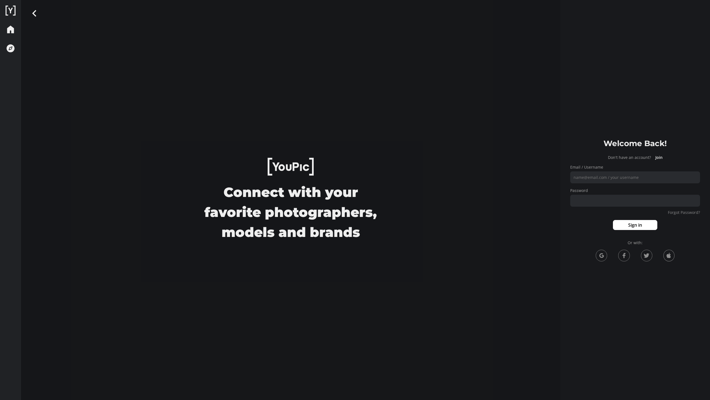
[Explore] (10, 48)
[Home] (10, 10)
